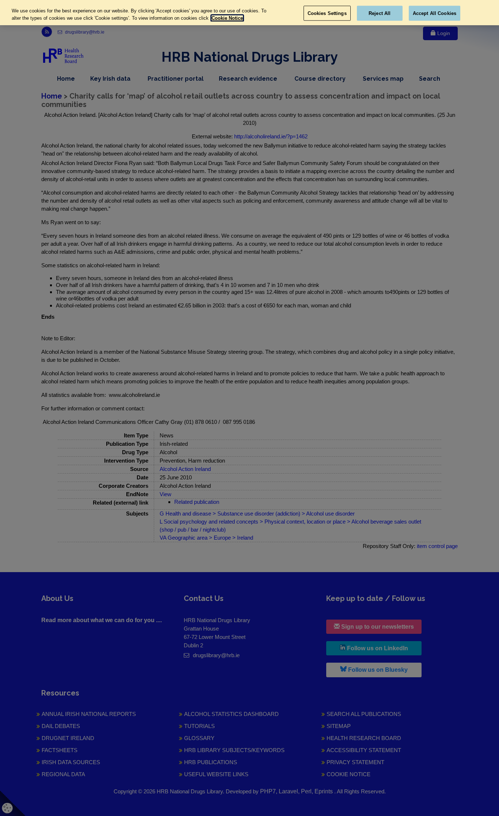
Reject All (380, 13)
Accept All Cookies (434, 13)
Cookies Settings (327, 13)
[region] (249, 12)
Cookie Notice (227, 18)
